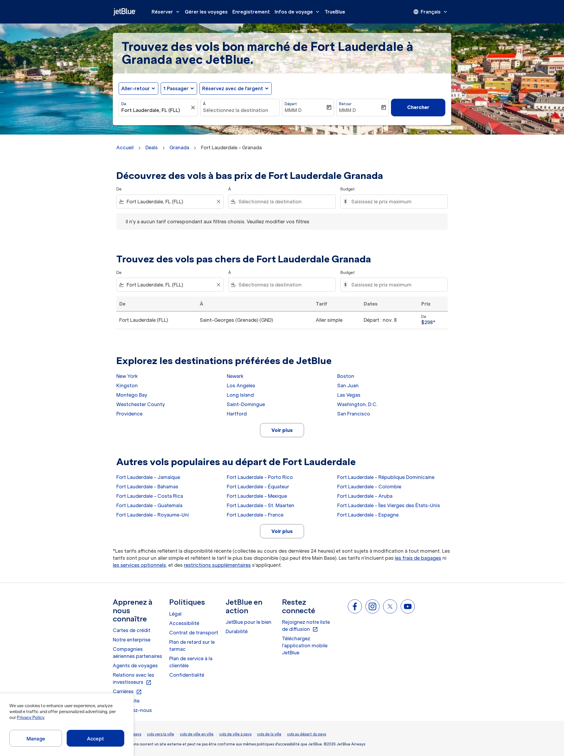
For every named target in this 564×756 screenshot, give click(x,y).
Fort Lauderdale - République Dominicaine (385, 477)
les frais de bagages (418, 558)
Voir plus (282, 430)
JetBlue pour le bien (248, 622)
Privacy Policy (30, 717)
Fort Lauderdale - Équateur (258, 487)
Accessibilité (184, 623)
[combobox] (155, 110)
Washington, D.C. (357, 404)
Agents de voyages (135, 665)
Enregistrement (251, 12)
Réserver (166, 12)
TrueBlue (335, 12)
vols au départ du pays (306, 734)
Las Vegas (348, 395)
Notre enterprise (131, 640)
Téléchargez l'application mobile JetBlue (305, 646)
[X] (390, 606)
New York (127, 376)
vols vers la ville (160, 734)
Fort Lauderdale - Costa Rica (149, 496)
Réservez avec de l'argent (232, 88)
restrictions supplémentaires (217, 565)
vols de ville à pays (235, 734)
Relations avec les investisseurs (133, 678)
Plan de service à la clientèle (190, 662)
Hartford (237, 414)
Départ (291, 104)
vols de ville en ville (197, 734)
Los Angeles (241, 385)
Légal (175, 614)
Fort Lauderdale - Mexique (257, 496)
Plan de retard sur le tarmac (192, 645)
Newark (235, 376)
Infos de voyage (297, 12)
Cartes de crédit (131, 630)
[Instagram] (372, 606)
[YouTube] (408, 606)
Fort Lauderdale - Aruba (364, 496)
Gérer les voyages (206, 12)
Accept (95, 739)
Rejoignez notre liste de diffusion (306, 626)
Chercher (418, 107)
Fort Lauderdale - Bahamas (147, 487)
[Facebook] (355, 606)
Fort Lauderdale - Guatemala (149, 505)
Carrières (127, 691)
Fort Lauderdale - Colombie (369, 487)
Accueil (125, 147)
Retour (345, 104)
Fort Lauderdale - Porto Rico (260, 477)
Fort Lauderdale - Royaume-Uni (152, 515)
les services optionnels (139, 565)
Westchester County (140, 404)
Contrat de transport (193, 633)
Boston (345, 376)
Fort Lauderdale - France (255, 515)
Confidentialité (186, 675)
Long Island (240, 395)
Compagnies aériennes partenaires (137, 652)
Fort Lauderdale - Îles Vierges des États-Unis (388, 505)
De (123, 104)
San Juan (348, 385)
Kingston (127, 385)
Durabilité (237, 631)
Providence (129, 414)
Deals (151, 147)
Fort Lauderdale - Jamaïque (148, 477)
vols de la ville (269, 734)
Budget (347, 189)
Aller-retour (135, 88)
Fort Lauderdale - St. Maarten (260, 505)
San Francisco (353, 414)
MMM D (293, 110)
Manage (35, 739)
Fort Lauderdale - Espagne (368, 515)
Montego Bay (131, 395)
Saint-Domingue (246, 404)
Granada (179, 147)
